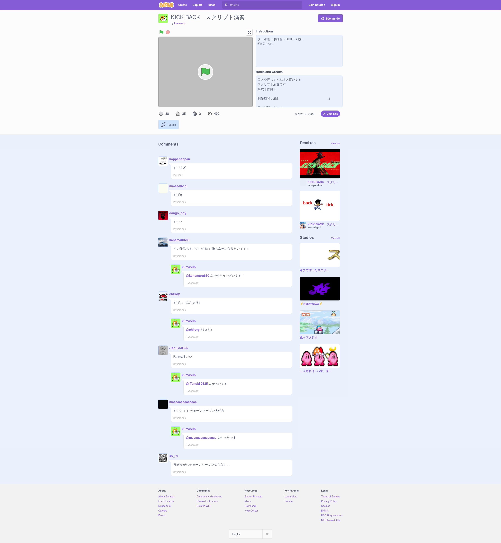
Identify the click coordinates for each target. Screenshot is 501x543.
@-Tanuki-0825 (197, 383)
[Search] (226, 5)
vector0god (314, 227)
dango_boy (177, 213)
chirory (174, 294)
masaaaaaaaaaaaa (183, 402)
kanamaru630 (179, 240)
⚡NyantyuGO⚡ (311, 304)
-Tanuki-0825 (178, 348)
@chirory (193, 329)
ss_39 (173, 456)
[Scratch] (166, 5)
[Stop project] (168, 32)
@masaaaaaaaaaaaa (201, 437)
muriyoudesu (315, 185)
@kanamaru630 (197, 275)
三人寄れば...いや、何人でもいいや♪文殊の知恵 (316, 371)
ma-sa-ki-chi (178, 186)
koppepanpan (179, 159)
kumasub (179, 23)
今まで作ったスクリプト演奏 (316, 270)
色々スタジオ (308, 337)
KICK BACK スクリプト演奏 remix (324, 182)
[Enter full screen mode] (249, 32)
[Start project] (161, 32)
